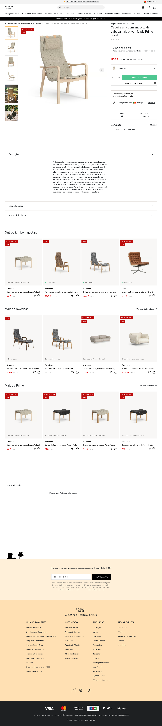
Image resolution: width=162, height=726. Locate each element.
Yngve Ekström (116, 24)
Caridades (122, 645)
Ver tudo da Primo (147, 386)
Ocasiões (96, 658)
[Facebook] (73, 690)
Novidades (126, 14)
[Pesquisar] (60, 7)
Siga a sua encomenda (35, 649)
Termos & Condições (34, 654)
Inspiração (97, 627)
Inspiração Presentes (101, 663)
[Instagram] (81, 690)
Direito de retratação (34, 671)
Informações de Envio (34, 645)
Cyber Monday (98, 676)
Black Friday (97, 671)
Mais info (151, 103)
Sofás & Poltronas (19, 23)
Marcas (137, 14)
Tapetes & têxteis (83, 14)
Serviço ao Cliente (33, 627)
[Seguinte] (101, 70)
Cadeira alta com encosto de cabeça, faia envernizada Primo (66, 23)
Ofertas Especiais (150, 14)
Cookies (29, 663)
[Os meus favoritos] (149, 7)
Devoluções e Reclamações (37, 632)
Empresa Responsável (127, 636)
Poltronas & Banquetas (35, 23)
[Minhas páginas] (143, 7)
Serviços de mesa (12, 14)
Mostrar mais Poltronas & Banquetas (63, 493)
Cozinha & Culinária (53, 14)
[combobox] (150, 2)
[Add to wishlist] (34, 295)
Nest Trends (97, 667)
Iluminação (69, 14)
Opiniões (121, 632)
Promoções (97, 645)
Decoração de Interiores (32, 14)
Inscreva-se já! (149, 51)
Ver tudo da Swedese (145, 309)
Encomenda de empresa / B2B (38, 667)
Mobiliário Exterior (72, 654)
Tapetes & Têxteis (72, 645)
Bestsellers (97, 654)
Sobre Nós (122, 627)
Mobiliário (98, 14)
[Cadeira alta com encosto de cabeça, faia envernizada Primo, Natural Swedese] (64, 69)
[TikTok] (89, 690)
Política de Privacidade (35, 658)
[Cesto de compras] (154, 7)
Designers (97, 636)
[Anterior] (25, 70)
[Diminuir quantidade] (112, 77)
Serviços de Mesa (72, 627)
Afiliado (121, 641)
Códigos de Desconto (101, 680)
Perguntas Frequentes (35, 641)
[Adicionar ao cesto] (38, 295)
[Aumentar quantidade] (119, 77)
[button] (115, 39)
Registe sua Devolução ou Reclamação (41, 636)
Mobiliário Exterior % (113, 14)
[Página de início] (9, 7)
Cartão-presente (71, 658)
